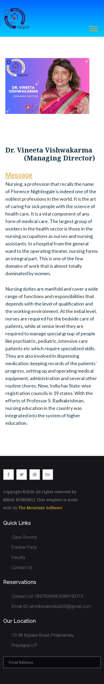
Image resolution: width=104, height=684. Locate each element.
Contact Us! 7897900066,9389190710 (47, 596)
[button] (93, 27)
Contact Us (22, 567)
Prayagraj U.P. (24, 645)
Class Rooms (24, 537)
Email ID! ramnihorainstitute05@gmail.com (51, 606)
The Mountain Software (40, 507)
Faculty (18, 557)
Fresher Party (24, 547)
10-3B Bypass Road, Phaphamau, (43, 635)
